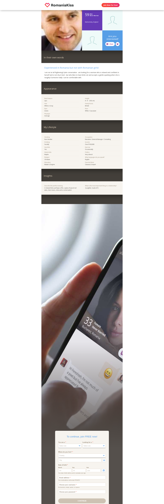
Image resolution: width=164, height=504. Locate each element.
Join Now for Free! (110, 5)
